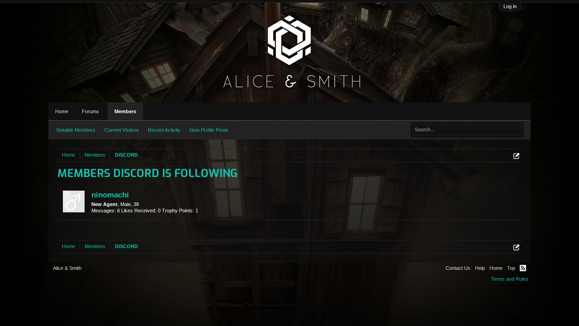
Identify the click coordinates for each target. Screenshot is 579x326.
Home (61, 111)
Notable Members (76, 130)
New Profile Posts (209, 130)
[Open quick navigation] (516, 156)
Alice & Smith (67, 268)
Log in (510, 6)
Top (511, 268)
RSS (523, 268)
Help (480, 268)
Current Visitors (121, 130)
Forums (90, 111)
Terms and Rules (509, 279)
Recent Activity (164, 130)
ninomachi (110, 194)
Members (125, 111)
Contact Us (458, 268)
